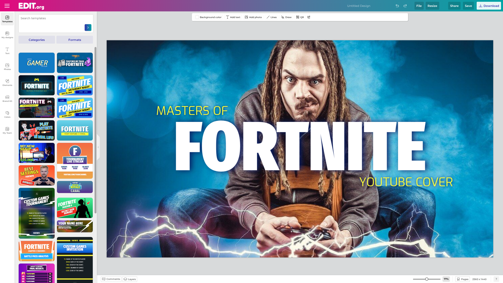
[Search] (88, 27)
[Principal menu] (31, 6)
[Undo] (397, 6)
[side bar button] (98, 147)
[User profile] (7, 6)
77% (446, 278)
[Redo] (405, 6)
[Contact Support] (496, 279)
